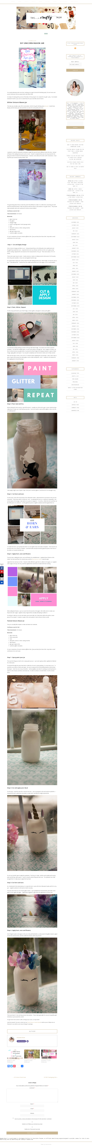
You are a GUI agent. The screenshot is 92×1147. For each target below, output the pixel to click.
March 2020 (75, 288)
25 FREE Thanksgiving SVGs (51, 1077)
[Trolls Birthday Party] (49, 1054)
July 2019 (75, 308)
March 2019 (75, 320)
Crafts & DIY (75, 376)
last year (46, 106)
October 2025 (75, 225)
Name (32, 1104)
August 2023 (75, 239)
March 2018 (75, 355)
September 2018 (75, 337)
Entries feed (75, 404)
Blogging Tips (75, 373)
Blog (40, 1)
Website (32, 1113)
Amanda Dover (21, 1037)
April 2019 (75, 317)
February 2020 (75, 291)
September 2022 (75, 256)
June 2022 (75, 265)
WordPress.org (75, 410)
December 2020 (75, 274)
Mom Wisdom (75, 379)
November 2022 (75, 251)
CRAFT (26, 1)
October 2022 (75, 254)
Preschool (75, 381)
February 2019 (75, 323)
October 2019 (75, 303)
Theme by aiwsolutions (46, 1144)
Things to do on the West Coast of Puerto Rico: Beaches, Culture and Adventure (75, 157)
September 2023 (75, 236)
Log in (75, 401)
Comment (32, 1088)
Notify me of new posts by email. (32, 1129)
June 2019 (75, 311)
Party (55, 1)
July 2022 (75, 262)
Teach (34, 1)
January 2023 (75, 248)
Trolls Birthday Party (46, 1059)
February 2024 (75, 233)
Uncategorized (75, 384)
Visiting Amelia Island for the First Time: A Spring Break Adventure (75, 151)
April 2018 (75, 352)
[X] (2, 575)
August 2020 (75, 277)
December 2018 (75, 329)
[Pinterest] (2, 572)
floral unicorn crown (36, 559)
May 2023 (75, 245)
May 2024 (75, 230)
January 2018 (75, 360)
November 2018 (75, 331)
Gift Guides (63, 1)
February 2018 (75, 357)
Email (32, 1108)
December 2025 (75, 222)
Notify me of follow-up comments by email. (32, 1124)
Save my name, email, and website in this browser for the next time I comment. (33, 1119)
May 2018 (75, 349)
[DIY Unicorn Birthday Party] (15, 1054)
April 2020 (75, 285)
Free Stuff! (74, 1)
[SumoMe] (2, 582)
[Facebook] (2, 568)
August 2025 (75, 228)
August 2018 (75, 340)
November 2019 (75, 300)
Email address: (75, 61)
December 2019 (75, 297)
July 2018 (75, 343)
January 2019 (75, 326)
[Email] (27, 1041)
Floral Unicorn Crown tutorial (34, 1022)
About (13, 1)
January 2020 (75, 294)
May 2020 (75, 282)
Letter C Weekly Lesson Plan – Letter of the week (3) (75, 190)
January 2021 (75, 271)
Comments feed (75, 407)
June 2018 (75, 346)
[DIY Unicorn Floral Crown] (32, 1054)
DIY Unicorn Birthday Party (13, 1059)
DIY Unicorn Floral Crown (30, 1059)
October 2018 (75, 334)
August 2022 (75, 259)
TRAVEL (47, 1)
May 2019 (75, 314)
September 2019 (75, 305)
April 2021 (75, 268)
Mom (19, 1)
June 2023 (75, 242)
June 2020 (75, 280)
